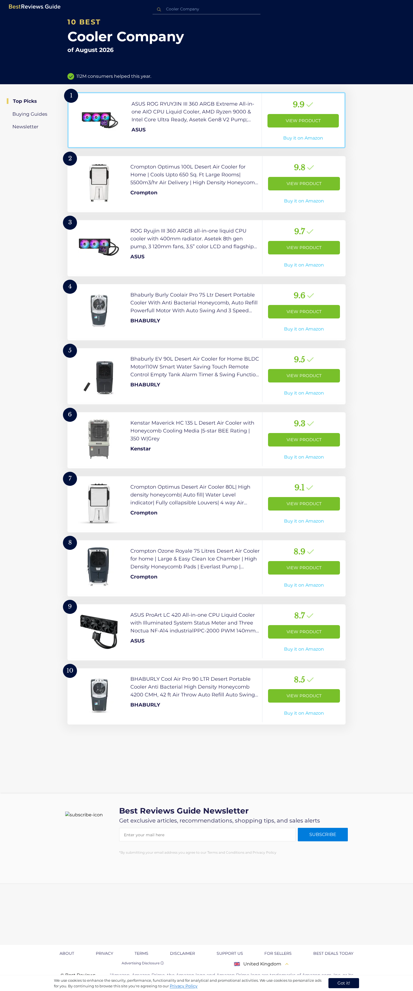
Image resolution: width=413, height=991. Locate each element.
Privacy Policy (184, 985)
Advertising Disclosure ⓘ (143, 963)
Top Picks (25, 101)
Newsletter (25, 126)
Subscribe (322, 834)
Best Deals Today (333, 953)
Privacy (104, 953)
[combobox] (206, 9)
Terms (141, 953)
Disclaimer (182, 953)
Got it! (343, 983)
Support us (230, 953)
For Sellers (278, 953)
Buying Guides (29, 114)
